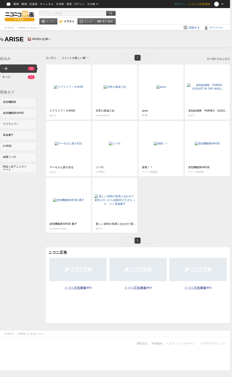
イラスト (69, 21)
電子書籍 (107, 21)
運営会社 (142, 343)
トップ (50, 21)
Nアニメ (79, 4)
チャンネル (46, 4)
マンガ (88, 21)
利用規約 (157, 343)
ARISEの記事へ (41, 39)
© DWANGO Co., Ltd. (213, 343)
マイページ (216, 27)
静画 (24, 4)
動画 (16, 4)
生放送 (33, 4)
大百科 (60, 4)
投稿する (194, 27)
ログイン (179, 4)
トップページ (187, 343)
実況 (69, 4)
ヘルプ (170, 343)
